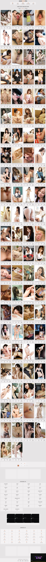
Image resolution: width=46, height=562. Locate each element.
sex (4, 542)
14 (24, 465)
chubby (12, 531)
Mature (29, 484)
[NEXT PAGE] (24, 463)
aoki (41, 531)
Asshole (6, 499)
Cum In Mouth (17, 509)
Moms (29, 502)
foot (26, 542)
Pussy (40, 488)
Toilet (17, 502)
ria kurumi (19, 542)
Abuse (23, 560)
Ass (28, 506)
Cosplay (17, 491)
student (12, 542)
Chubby (40, 499)
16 (27, 465)
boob (19, 531)
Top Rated (26, 8)
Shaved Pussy (40, 491)
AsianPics (23, 1)
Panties (29, 491)
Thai (28, 499)
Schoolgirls (6, 484)
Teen (40, 484)
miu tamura (41, 542)
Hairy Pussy (6, 495)
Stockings (40, 495)
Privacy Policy (26, 560)
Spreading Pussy (17, 499)
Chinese (29, 488)
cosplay (5, 531)
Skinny (29, 495)
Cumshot (17, 495)
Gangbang (40, 506)
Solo (6, 502)
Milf (17, 488)
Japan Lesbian (40, 502)
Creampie (17, 506)
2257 (18, 560)
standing (34, 542)
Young (17, 484)
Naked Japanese (6, 509)
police (26, 531)
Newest (20, 8)
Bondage (6, 506)
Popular (22, 8)
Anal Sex (6, 488)
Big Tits (6, 491)
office (34, 531)
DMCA (20, 560)
